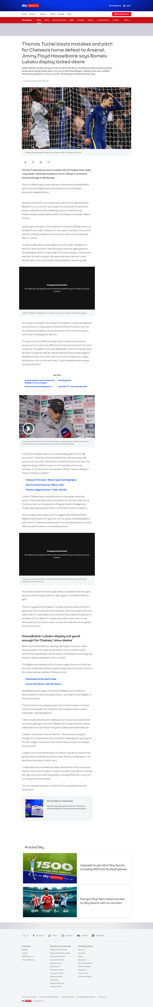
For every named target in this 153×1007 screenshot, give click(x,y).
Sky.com (81, 949)
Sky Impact (82, 970)
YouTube (84, 935)
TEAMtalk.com (27, 956)
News (39, 20)
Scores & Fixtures (59, 20)
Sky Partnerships (84, 966)
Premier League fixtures (38, 489)
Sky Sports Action (57, 973)
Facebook (40, 935)
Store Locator (83, 973)
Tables (71, 20)
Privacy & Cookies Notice (48, 997)
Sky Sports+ (54, 980)
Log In (128, 5)
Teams (90, 20)
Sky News (81, 953)
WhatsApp (100, 935)
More (69, 14)
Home (24, 14)
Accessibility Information (86, 997)
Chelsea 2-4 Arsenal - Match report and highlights (51, 479)
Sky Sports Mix (55, 986)
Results (63, 489)
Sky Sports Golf (56, 963)
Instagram (69, 935)
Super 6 (25, 953)
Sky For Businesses (85, 963)
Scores (42, 14)
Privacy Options (67, 997)
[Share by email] (48, 162)
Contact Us (102, 997)
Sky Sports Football (57, 956)
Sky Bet (61, 14)
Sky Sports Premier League (60, 953)
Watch (53, 14)
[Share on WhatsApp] (41, 162)
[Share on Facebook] (25, 162)
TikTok (54, 935)
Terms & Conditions (29, 997)
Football (27, 20)
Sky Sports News (56, 976)
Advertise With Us (85, 976)
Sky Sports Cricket (57, 960)
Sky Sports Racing (57, 983)
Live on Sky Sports (35, 684)
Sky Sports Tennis (56, 970)
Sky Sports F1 (55, 966)
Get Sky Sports (115, 5)
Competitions (103, 20)
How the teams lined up (38, 484)
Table (55, 489)
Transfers (81, 20)
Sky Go (81, 956)
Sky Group (82, 960)
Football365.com (28, 960)
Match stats (58, 484)
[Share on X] (33, 162)
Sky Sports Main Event (58, 949)
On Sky (116, 20)
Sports (32, 14)
